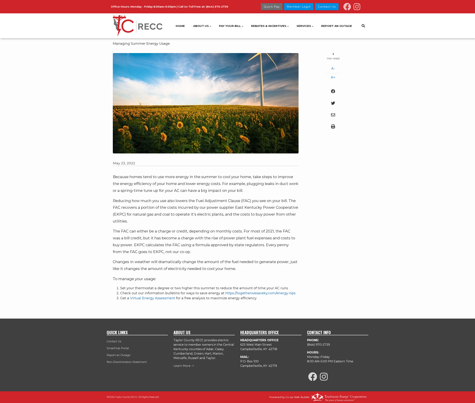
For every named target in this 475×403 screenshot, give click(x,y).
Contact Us (114, 341)
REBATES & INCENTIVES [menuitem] (270, 28)
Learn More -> (183, 366)
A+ (333, 77)
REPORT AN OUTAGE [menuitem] (336, 26)
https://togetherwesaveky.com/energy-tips (260, 293)
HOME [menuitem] (180, 26)
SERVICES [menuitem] (305, 28)
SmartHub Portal (118, 348)
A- (333, 68)
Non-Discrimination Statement (127, 362)
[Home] (137, 25)
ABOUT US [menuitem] (202, 28)
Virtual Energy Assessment (152, 298)
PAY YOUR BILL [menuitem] (231, 28)
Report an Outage (118, 355)
